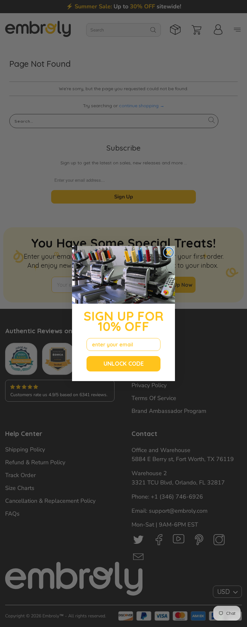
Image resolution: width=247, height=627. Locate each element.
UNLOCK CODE (124, 363)
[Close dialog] (168, 252)
